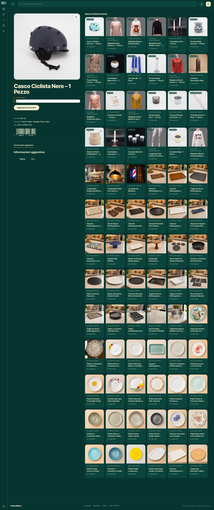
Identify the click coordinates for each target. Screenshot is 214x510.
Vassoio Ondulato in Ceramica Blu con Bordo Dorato (197, 225)
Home (105, 506)
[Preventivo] (3, 25)
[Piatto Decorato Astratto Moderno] (136, 384)
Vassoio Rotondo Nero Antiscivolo (135, 295)
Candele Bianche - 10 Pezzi (135, 153)
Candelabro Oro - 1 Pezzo (177, 42)
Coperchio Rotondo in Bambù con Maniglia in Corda (198, 470)
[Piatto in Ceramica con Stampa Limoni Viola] (177, 419)
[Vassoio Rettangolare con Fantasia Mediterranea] (94, 209)
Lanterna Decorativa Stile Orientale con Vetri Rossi (198, 79)
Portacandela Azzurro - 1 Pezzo (197, 42)
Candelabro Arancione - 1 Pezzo (113, 153)
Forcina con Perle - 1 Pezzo (115, 116)
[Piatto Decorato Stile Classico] (156, 384)
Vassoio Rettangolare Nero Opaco (135, 225)
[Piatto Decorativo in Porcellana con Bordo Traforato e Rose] (198, 419)
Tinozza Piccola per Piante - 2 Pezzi (176, 116)
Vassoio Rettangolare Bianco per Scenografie (175, 225)
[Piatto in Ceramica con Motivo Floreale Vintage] (94, 349)
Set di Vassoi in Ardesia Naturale (176, 260)
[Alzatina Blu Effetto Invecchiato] (115, 244)
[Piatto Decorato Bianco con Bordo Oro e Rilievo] (136, 349)
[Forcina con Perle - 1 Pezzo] (115, 100)
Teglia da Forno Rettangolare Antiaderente (196, 190)
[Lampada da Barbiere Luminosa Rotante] (136, 173)
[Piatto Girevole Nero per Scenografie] (94, 279)
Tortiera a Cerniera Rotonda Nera (198, 260)
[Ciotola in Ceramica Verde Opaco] (94, 419)
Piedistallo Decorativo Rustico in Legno (156, 260)
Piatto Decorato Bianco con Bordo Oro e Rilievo (135, 365)
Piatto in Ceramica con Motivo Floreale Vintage (94, 365)
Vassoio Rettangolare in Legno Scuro (155, 190)
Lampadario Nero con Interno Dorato (115, 190)
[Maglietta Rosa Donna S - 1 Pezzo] (115, 26)
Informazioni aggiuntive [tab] (23, 145)
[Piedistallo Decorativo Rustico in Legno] (156, 244)
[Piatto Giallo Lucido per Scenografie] (136, 454)
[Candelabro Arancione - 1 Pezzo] (115, 137)
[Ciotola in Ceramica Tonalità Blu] (115, 454)
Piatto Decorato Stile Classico (155, 400)
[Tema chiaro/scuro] (3, 506)
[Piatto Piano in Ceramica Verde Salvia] (115, 419)
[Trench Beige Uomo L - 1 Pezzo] (94, 63)
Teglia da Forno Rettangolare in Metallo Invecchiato (93, 330)
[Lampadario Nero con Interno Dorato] (115, 173)
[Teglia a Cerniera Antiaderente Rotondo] (115, 314)
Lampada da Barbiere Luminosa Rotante (135, 190)
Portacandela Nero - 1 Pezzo (155, 116)
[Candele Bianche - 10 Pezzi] (136, 137)
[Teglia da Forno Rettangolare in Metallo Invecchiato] (94, 314)
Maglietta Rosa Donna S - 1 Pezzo (115, 44)
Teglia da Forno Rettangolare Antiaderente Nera (156, 295)
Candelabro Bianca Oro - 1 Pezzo (113, 79)
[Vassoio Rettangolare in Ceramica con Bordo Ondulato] (177, 454)
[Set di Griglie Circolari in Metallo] (156, 314)
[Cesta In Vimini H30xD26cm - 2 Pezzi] (94, 137)
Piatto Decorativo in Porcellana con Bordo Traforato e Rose (197, 435)
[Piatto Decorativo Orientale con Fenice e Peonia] (198, 314)
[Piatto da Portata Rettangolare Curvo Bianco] (136, 244)
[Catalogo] (3, 8)
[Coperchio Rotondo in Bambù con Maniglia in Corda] (198, 454)
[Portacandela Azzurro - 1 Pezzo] (198, 26)
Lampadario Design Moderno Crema (94, 190)
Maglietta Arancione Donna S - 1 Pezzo (94, 118)
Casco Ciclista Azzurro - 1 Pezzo (94, 42)
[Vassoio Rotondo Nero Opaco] (156, 209)
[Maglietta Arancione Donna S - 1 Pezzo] (94, 100)
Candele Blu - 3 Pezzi (134, 79)
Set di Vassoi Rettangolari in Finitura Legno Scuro (113, 225)
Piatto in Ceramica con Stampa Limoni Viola (177, 435)
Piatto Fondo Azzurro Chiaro (93, 470)
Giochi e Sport (27, 122)
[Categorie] (3, 14)
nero (30, 125)
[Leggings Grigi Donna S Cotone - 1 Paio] (156, 137)
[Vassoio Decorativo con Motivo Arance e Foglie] (94, 244)
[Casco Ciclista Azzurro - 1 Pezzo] (94, 26)
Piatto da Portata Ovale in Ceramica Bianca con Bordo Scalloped (156, 470)
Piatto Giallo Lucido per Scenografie (133, 470)
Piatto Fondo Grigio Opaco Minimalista (154, 435)
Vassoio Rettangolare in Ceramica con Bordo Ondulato (176, 470)
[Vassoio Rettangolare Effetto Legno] (177, 173)
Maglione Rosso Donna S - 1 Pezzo (177, 81)
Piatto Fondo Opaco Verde (133, 435)
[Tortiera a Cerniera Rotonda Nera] (198, 244)
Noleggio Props (39, 122)
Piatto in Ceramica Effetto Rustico (177, 365)
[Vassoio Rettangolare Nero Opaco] (136, 209)
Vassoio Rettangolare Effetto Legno (175, 190)
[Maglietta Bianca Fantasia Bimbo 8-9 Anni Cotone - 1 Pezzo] (198, 137)
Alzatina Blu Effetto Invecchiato (112, 260)
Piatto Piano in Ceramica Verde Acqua (196, 400)
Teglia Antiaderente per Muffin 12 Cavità (135, 330)
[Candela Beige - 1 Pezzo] (177, 137)
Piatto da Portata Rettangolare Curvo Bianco (135, 260)
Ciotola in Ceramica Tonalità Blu (115, 470)
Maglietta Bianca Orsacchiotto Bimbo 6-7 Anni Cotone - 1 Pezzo (135, 42)
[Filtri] (3, 20)
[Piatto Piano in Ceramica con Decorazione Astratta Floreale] (115, 349)
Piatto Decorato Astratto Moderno (135, 400)
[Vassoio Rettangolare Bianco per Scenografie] (177, 209)
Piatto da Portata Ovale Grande (114, 295)
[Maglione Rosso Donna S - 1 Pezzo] (177, 63)
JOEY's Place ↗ (114, 506)
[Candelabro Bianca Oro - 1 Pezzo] (115, 63)
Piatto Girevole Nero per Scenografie (93, 295)
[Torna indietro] (13, 4)
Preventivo (96, 506)
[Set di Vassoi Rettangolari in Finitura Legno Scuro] (115, 209)
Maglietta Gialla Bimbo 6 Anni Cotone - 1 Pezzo (135, 118)
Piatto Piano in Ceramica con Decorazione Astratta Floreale (114, 365)
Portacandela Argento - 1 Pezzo (156, 79)
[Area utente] (3, 31)
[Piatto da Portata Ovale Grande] (115, 279)
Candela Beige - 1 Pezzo (177, 153)
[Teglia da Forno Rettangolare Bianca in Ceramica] (177, 279)
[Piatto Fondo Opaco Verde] (136, 419)
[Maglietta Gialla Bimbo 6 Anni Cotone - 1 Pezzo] (136, 100)
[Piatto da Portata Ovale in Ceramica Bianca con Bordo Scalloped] (156, 454)
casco (19, 125)
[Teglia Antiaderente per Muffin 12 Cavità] (136, 314)
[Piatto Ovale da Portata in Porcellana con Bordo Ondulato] (177, 384)
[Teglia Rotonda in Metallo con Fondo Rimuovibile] (177, 314)
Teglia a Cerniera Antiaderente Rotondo (114, 330)
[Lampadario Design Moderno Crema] (94, 173)
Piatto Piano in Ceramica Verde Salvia (114, 435)
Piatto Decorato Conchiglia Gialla (94, 400)
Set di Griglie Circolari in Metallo (156, 330)
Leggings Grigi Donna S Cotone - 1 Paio (156, 155)
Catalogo (87, 506)
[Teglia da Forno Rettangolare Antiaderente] (198, 173)
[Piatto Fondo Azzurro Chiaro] (94, 454)
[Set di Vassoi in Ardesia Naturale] (177, 244)
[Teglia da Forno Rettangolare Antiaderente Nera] (156, 279)
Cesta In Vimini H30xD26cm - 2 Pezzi (93, 153)
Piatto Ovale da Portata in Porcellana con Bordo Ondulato (176, 400)
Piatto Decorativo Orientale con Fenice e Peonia (197, 330)
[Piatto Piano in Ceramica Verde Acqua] (198, 384)
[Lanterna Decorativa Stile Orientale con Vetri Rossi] (198, 63)
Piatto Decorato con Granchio (196, 365)
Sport (47, 122)
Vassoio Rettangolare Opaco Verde (154, 365)
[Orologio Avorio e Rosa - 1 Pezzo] (198, 100)
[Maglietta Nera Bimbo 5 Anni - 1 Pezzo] (156, 26)
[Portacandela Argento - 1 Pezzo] (156, 63)
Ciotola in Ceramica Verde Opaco (93, 435)
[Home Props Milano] (3, 3)
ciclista (25, 125)
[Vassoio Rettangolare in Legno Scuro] (156, 173)
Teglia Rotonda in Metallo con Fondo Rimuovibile (177, 330)
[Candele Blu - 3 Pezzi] (136, 63)
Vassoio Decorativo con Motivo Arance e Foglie (93, 260)
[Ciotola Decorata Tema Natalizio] (115, 384)
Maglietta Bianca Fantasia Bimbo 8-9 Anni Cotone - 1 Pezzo (197, 155)
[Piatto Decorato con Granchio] (198, 349)
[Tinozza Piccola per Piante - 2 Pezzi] (177, 100)
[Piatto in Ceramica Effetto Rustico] (177, 349)
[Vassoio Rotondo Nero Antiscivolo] (136, 279)
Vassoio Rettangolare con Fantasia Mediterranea (94, 225)
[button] (76, 17)
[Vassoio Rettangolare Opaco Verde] (156, 349)
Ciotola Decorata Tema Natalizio (114, 400)
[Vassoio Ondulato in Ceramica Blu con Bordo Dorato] (198, 209)
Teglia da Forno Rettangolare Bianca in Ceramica (176, 295)
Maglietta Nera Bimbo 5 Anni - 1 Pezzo (155, 44)
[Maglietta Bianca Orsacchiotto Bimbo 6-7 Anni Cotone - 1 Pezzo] (136, 26)
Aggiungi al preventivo (26, 107)
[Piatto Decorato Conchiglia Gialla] (94, 384)
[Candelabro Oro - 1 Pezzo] (177, 26)
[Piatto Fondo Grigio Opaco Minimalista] (156, 419)
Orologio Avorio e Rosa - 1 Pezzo (197, 116)
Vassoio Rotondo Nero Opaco (156, 225)
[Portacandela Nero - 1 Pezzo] (156, 100)
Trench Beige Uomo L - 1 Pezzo (94, 81)
